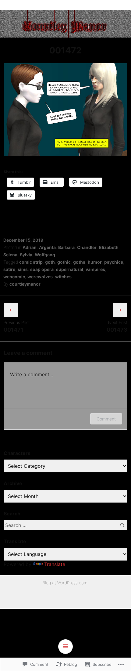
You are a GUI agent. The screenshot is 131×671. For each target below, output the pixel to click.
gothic (64, 262)
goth (50, 262)
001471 (13, 329)
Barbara (66, 247)
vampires (95, 269)
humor (95, 262)
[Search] (122, 525)
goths (79, 262)
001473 (117, 329)
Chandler (87, 247)
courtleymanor (25, 284)
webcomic (14, 276)
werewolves (40, 276)
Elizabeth (109, 247)
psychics (113, 262)
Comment (106, 418)
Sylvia (26, 254)
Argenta (47, 247)
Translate (54, 564)
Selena (10, 254)
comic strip (31, 262)
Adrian (30, 247)
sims (23, 269)
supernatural (69, 269)
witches (63, 276)
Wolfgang (45, 254)
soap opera (42, 269)
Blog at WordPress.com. (65, 582)
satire (9, 269)
